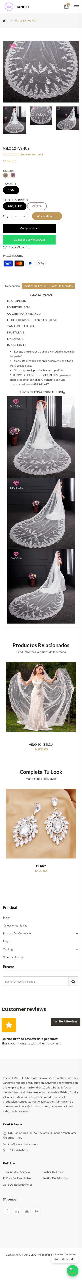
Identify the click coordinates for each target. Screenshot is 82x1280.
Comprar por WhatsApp (29, 239)
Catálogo (8, 949)
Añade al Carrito (18, 247)
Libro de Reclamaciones (17, 1184)
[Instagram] (37, 1211)
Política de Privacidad (55, 1178)
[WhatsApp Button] (72, 1270)
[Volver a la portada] (5, 20)
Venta (37, 206)
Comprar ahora (29, 228)
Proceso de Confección (17, 933)
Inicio (6, 917)
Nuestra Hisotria (13, 957)
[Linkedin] (17, 1211)
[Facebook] (7, 1211)
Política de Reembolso (17, 1178)
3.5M (11, 190)
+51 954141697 (18, 1150)
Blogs (6, 941)
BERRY (41, 866)
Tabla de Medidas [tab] (62, 285)
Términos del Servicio (16, 1172)
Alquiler (15, 206)
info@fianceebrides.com (23, 1144)
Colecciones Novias (15, 925)
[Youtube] (27, 1211)
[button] (41, 154)
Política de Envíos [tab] (35, 285)
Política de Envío (52, 1172)
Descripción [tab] (12, 285)
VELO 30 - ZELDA (41, 744)
